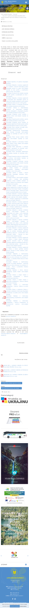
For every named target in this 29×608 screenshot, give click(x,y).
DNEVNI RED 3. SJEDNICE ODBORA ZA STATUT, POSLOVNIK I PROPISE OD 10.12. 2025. (15, 366)
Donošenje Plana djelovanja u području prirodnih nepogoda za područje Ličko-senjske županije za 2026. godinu (17, 148)
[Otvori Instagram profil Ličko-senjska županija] (15, 599)
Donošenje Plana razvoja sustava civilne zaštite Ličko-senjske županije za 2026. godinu (17, 138)
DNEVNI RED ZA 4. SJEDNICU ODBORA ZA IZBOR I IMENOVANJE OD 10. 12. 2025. (15, 375)
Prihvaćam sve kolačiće (14, 606)
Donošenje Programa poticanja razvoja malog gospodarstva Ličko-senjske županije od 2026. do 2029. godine (17, 163)
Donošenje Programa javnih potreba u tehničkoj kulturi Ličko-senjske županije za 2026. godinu (17, 116)
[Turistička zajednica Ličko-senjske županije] (14, 555)
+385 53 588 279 (15, 592)
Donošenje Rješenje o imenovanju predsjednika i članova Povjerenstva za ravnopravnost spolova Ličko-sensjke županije (17, 303)
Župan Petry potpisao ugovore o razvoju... (11, 383)
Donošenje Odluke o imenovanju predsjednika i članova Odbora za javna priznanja (17, 286)
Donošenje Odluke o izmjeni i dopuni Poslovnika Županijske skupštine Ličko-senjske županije (17, 174)
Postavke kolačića (23, 606)
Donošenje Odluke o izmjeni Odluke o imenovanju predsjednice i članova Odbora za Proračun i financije (17, 281)
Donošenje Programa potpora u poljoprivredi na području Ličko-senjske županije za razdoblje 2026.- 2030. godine (17, 158)
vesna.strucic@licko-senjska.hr (8, 333)
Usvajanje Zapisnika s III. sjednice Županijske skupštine (17, 82)
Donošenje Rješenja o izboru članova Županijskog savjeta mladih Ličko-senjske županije (17, 271)
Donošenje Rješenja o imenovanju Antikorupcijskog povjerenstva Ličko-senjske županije (17, 297)
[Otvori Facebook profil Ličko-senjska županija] (13, 599)
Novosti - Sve (6, 391)
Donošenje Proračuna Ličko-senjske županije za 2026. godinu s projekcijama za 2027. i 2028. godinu (17, 95)
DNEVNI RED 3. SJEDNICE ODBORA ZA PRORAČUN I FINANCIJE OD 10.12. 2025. (15, 370)
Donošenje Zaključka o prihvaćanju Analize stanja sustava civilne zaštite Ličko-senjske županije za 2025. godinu (17, 143)
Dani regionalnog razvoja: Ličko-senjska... (11, 388)
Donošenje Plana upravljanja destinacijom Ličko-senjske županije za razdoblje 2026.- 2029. (17, 153)
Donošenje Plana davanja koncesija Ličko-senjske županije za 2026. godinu (17, 128)
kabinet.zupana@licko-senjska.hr (16, 595)
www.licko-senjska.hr (11, 316)
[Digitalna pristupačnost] (27, 8)
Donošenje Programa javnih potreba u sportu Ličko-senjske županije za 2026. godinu (17, 120)
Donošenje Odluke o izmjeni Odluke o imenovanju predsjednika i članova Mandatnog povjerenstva (17, 276)
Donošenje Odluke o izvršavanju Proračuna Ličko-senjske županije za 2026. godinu (17, 105)
